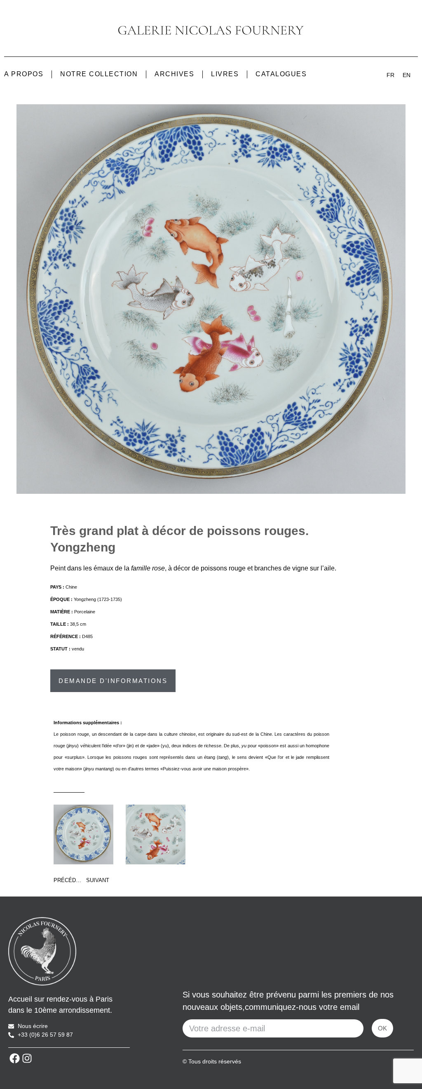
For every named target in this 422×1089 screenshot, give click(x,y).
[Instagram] (27, 1058)
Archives (174, 73)
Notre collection (99, 73)
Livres (225, 73)
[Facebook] (14, 1058)
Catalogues (281, 73)
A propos (23, 73)
